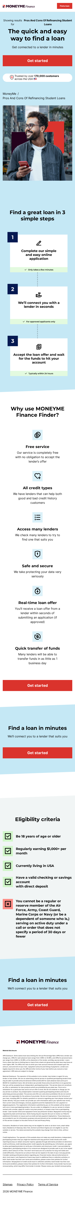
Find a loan (64, 6)
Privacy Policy (25, 1184)
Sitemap (8, 1184)
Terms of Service (48, 1184)
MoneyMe (9, 93)
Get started (37, 61)
